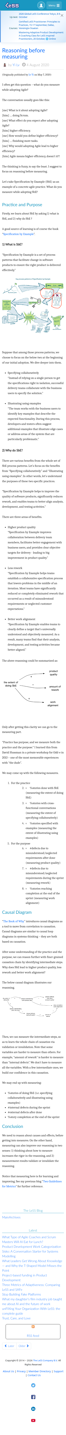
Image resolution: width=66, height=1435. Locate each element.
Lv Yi (31, 74)
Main (5, 1217)
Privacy (21, 1371)
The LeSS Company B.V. (45, 1360)
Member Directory (40, 1371)
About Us (8, 1371)
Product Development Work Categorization (31, 1246)
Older (22, 1346)
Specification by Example (18, 234)
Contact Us (34, 1375)
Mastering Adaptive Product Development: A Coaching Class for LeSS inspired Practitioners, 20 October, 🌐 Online (41, 35)
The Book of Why (13, 921)
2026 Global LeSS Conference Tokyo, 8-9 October (39, 15)
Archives (15, 1217)
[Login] (41, 5)
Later (10, 1346)
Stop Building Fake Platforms (21, 1294)
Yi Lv (16, 65)
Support (58, 1371)
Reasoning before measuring (23, 53)
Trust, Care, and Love (16, 1318)
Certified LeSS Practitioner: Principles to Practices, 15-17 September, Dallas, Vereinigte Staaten (39, 25)
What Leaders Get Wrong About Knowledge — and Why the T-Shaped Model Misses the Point (32, 1265)
